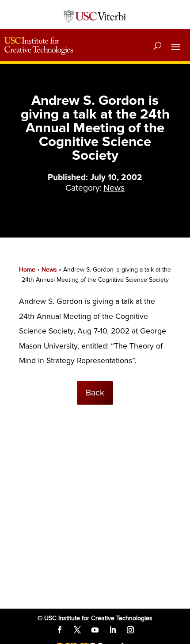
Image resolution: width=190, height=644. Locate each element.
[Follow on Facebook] (60, 630)
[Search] (157, 46)
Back (95, 392)
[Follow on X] (77, 630)
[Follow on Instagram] (130, 630)
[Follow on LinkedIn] (113, 630)
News (114, 188)
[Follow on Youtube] (95, 630)
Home (27, 269)
